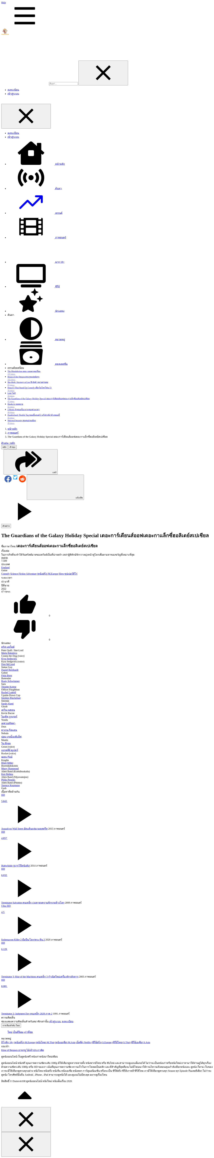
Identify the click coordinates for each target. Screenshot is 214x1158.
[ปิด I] (103, 73)
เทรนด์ (58, 213)
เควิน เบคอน (8, 710)
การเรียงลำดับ (11, 1025)
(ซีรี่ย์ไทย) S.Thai (121, 1042)
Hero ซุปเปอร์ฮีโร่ (68, 573)
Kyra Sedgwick (9, 658)
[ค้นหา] (25, 83)
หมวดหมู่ (60, 339)
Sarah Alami (7, 703)
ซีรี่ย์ (57, 286)
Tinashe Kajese (8, 686)
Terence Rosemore (10, 785)
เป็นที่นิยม (18, 1032)
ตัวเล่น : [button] (8, 443)
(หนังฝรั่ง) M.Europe (47, 573)
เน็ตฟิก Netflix (83, 1042)
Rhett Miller (7, 763)
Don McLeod (8, 664)
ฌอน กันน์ (6, 757)
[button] (31, 462)
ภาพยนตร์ (60, 237)
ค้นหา (58, 188)
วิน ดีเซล (6, 743)
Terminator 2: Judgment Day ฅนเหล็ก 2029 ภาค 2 (26, 1013)
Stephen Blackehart (11, 698)
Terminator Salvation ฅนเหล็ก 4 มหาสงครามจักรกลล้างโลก (32, 902)
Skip (3, 2)
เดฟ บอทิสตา (8, 723)
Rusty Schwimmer (10, 681)
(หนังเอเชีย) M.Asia (65, 1042)
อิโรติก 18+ (7, 1042)
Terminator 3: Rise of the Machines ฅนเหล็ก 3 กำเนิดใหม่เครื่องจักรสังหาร (39, 976)
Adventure (31, 573)
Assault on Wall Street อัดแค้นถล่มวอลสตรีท (24, 828)
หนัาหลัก (60, 164)
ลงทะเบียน (13, 90)
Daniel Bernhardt (9, 670)
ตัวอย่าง (6, 526)
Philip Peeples (8, 780)
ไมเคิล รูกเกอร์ (9, 716)
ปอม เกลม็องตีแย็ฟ (11, 736)
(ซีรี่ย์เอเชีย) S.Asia (140, 1042)
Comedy (5, 573)
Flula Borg (6, 675)
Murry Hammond (10, 768)
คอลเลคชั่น (61, 364)
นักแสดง (59, 311)
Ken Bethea (7, 774)
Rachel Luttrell (8, 692)
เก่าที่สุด (28, 1032)
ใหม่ (10, 1032)
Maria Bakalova (9, 653)
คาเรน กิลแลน (9, 730)
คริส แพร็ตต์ (7, 647)
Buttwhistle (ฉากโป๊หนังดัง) (15, 865)
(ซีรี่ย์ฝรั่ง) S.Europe (101, 1042)
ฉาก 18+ (59, 262)
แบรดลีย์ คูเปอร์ (9, 750)
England (5, 567)
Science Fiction (18, 573)
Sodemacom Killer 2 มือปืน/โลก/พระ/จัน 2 (23, 939)
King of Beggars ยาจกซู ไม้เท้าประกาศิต (22, 1050)
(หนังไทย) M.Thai (45, 1042)
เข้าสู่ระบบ (13, 93)
